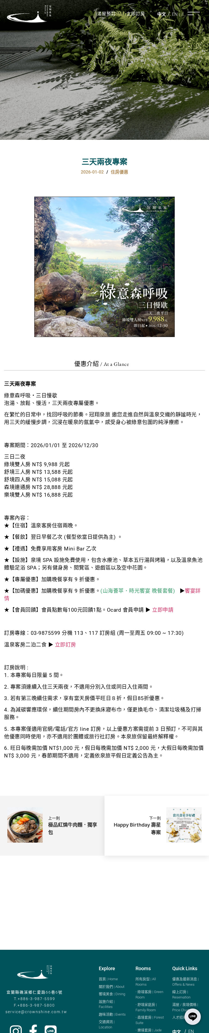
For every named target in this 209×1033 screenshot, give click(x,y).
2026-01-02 (92, 172)
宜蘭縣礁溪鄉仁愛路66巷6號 (35, 992)
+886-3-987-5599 (36, 999)
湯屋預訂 (106, 13)
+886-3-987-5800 (36, 1005)
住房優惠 (119, 172)
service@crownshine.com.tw (36, 1012)
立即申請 (162, 610)
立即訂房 (136, 13)
